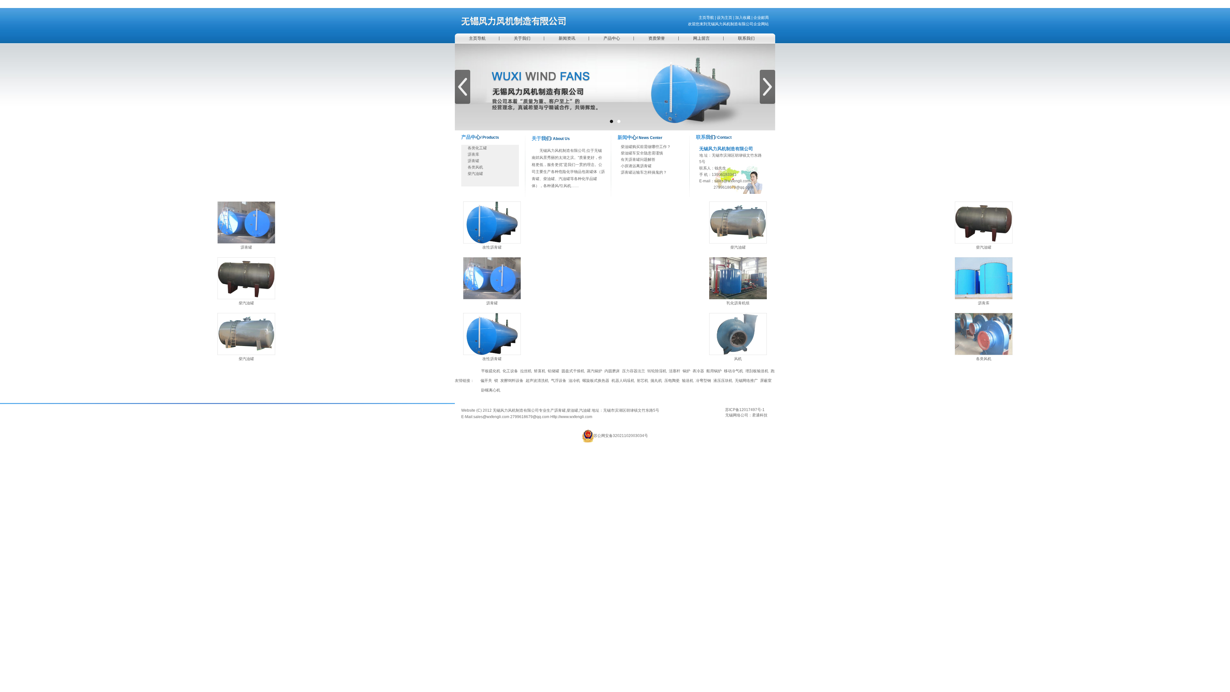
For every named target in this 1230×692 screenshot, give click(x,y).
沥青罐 (473, 161)
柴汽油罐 (475, 173)
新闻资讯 (567, 38)
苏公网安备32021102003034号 (621, 435)
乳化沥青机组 (738, 303)
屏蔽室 (766, 380)
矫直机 (539, 371)
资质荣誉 (656, 38)
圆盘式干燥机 (573, 371)
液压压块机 (723, 380)
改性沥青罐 (492, 247)
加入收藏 (742, 17)
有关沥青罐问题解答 (638, 159)
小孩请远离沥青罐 (636, 166)
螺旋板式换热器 (595, 380)
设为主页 (724, 17)
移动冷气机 (733, 371)
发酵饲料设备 (511, 380)
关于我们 (522, 38)
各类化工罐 (477, 148)
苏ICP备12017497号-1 (745, 410)
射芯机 (642, 380)
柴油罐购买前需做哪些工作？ (646, 146)
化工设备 (510, 371)
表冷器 (698, 371)
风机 (738, 359)
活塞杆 (674, 371)
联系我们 (746, 38)
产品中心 (611, 38)
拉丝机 (526, 371)
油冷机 (574, 380)
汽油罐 (585, 410)
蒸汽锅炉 (594, 371)
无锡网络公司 (736, 415)
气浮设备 (558, 380)
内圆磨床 (612, 371)
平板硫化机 (490, 371)
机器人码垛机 (623, 380)
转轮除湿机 (657, 371)
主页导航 (706, 17)
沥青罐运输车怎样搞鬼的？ (644, 172)
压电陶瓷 (672, 380)
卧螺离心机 (490, 390)
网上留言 (701, 38)
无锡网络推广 (746, 380)
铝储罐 (553, 371)
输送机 (687, 380)
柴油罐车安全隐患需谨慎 (642, 153)
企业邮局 (761, 17)
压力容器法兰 (633, 371)
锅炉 (686, 371)
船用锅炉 (714, 371)
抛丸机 (656, 380)
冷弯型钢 (703, 380)
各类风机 (475, 167)
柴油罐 (572, 410)
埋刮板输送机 (756, 371)
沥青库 (473, 154)
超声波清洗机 (537, 380)
